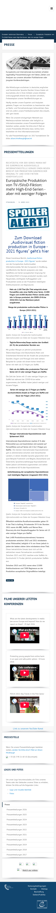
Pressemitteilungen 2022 (17, 829)
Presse (7, 804)
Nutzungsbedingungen (37, 886)
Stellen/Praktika (39, 894)
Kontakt (33, 889)
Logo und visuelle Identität (20, 790)
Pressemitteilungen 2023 (17, 824)
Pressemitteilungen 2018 (17, 849)
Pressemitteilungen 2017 (17, 854)
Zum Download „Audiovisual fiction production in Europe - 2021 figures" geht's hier (28, 244)
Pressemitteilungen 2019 (17, 844)
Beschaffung (39, 892)
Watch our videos (30, 870)
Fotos (12, 793)
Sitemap (44, 889)
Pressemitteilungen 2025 (17, 814)
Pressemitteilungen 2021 (17, 834)
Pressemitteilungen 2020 (17, 839)
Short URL (10, 580)
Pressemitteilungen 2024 (17, 819)
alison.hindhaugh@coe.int (21, 138)
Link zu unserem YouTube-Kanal (28, 728)
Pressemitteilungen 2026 (17, 809)
